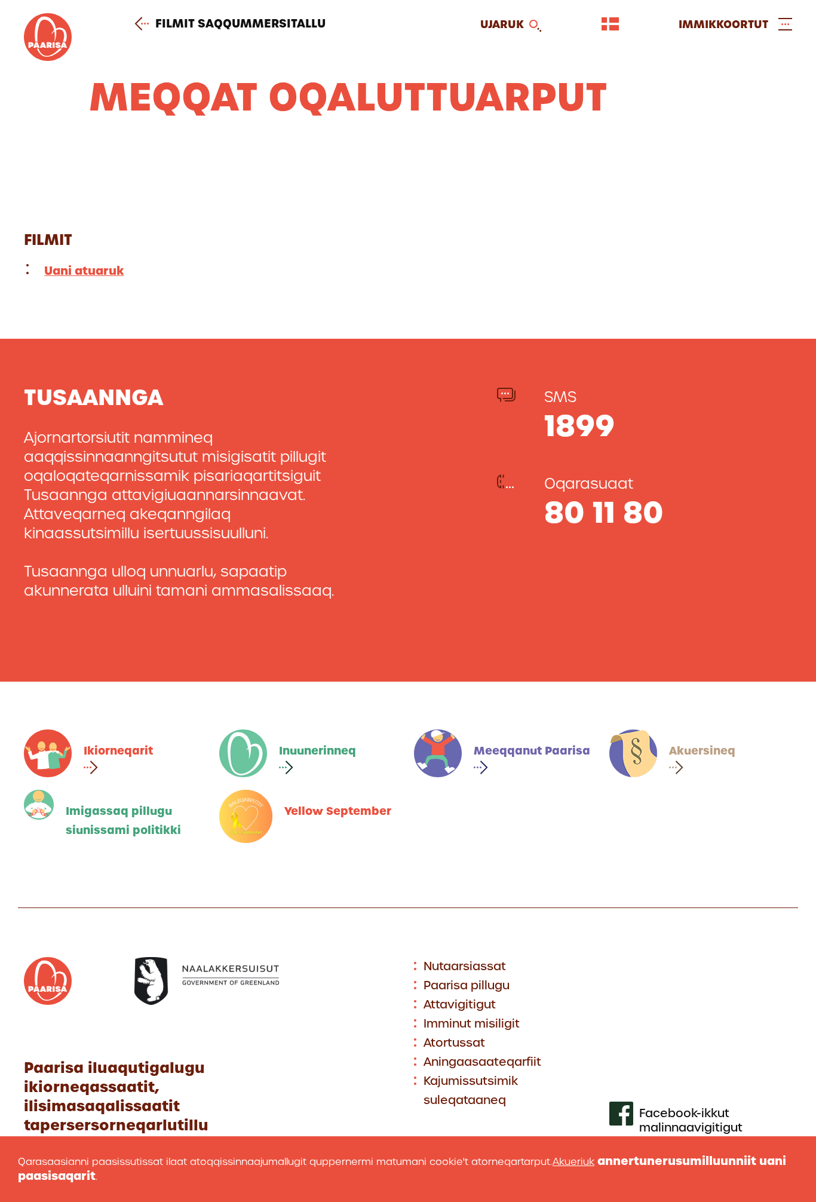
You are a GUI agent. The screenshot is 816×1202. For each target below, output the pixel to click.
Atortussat (454, 1043)
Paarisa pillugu (467, 985)
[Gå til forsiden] (48, 57)
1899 (579, 425)
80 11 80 (604, 512)
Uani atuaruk (84, 271)
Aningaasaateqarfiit (482, 1062)
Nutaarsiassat (465, 966)
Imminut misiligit (472, 1024)
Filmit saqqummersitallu (240, 24)
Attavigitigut (460, 1004)
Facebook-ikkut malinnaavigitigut (691, 1120)
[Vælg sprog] (610, 23)
